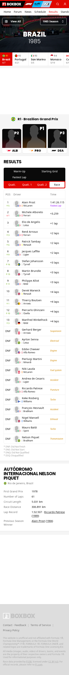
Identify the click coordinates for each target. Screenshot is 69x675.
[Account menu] (65, 4)
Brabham (28, 411)
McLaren (27, 205)
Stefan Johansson (32, 261)
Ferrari (26, 215)
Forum (18, 11)
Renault (27, 244)
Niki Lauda (28, 368)
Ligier (26, 254)
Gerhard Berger (31, 329)
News (28, 11)
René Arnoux (30, 231)
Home (7, 11)
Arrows (27, 303)
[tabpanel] (34, 323)
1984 (49, 521)
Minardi (27, 362)
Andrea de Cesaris (33, 378)
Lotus (26, 225)
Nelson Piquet (30, 437)
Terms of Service (41, 625)
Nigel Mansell (30, 417)
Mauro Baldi (29, 427)
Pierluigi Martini (32, 359)
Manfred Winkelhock (34, 320)
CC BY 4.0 (53, 661)
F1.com (38, 664)
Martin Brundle (31, 271)
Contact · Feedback (14, 625)
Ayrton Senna (30, 339)
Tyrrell (26, 264)
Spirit (26, 430)
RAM (25, 284)
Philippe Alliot (30, 280)
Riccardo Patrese (32, 388)
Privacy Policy (11, 630)
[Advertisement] (34, 91)
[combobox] (53, 21)
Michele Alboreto (32, 212)
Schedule (40, 11)
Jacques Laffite (31, 251)
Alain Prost (28, 202)
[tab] (19, 171)
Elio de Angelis (31, 222)
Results (53, 11)
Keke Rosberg (30, 398)
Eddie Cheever (31, 349)
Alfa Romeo (29, 352)
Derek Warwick (31, 290)
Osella (26, 313)
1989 (35, 515)
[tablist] (34, 174)
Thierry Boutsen (32, 300)
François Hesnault (33, 408)
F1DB (29, 661)
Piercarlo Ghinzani (33, 310)
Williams (27, 401)
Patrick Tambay (31, 241)
